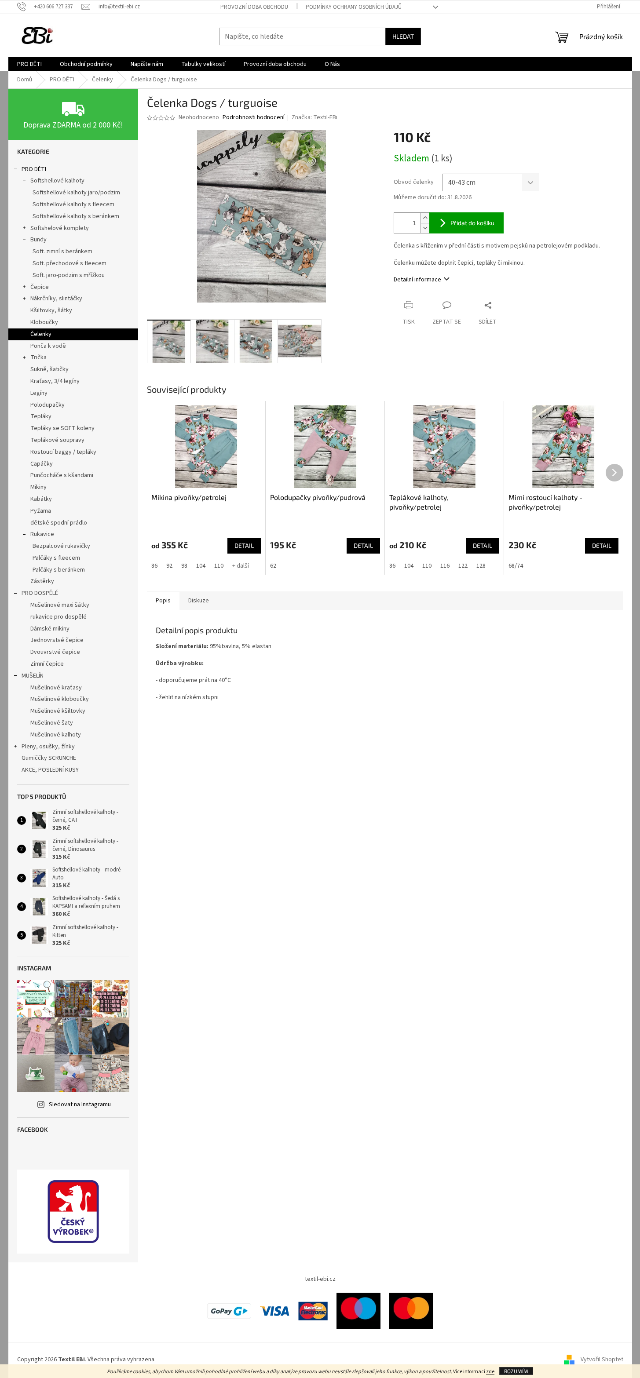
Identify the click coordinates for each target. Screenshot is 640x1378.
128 (481, 565)
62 (273, 565)
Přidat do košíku (472, 222)
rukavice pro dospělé (58, 616)
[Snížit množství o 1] (425, 228)
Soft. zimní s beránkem (62, 251)
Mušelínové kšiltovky (57, 711)
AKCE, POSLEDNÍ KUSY (50, 770)
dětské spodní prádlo (58, 522)
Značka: (314, 117)
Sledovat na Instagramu (80, 1104)
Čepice (39, 287)
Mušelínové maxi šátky (59, 605)
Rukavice (42, 534)
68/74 (515, 565)
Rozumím (516, 1371)
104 (200, 565)
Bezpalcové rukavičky (61, 546)
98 (184, 565)
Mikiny (38, 487)
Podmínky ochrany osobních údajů (354, 7)
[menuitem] (29, 64)
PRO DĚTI (34, 169)
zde (490, 1371)
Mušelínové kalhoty (55, 734)
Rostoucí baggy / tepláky (63, 452)
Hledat (403, 36)
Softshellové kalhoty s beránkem (76, 216)
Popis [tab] (163, 600)
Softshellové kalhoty (57, 180)
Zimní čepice (47, 664)
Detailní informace (417, 279)
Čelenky (40, 334)
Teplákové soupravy (57, 440)
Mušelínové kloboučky (59, 699)
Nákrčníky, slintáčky (56, 298)
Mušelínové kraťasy (56, 687)
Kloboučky (44, 322)
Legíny (39, 393)
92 (169, 565)
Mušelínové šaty (51, 722)
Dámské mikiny (49, 628)
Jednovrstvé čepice (57, 640)
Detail (244, 545)
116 (445, 565)
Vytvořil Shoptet (602, 1360)
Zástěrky (42, 581)
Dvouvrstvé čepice (55, 652)
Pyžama (40, 511)
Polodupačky (47, 405)
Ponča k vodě (48, 346)
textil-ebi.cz (320, 1279)
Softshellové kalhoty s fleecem (73, 204)
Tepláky (40, 416)
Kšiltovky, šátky (51, 310)
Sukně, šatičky (49, 369)
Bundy (38, 239)
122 (463, 565)
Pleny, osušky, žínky (48, 746)
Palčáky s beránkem (59, 569)
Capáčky (41, 463)
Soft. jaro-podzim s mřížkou (69, 275)
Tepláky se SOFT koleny (62, 428)
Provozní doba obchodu (254, 7)
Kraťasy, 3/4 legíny (55, 381)
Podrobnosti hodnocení (254, 117)
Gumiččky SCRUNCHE (49, 758)
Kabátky (41, 499)
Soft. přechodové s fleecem (69, 263)
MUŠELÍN (33, 675)
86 (154, 565)
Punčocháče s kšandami (61, 475)
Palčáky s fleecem (56, 558)
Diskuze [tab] (198, 600)
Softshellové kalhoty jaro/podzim (76, 192)
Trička (38, 357)
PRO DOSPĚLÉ (40, 593)
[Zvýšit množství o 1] (425, 218)
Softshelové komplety (59, 228)
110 (218, 565)
